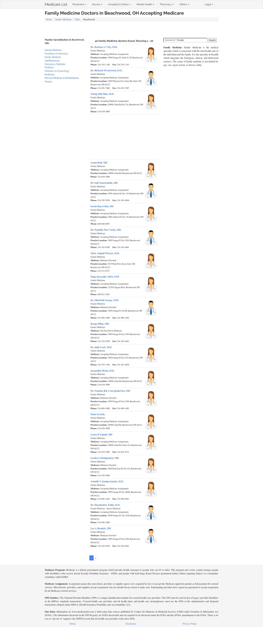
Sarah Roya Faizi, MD (102, 206)
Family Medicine (63, 19)
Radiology (50, 74)
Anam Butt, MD (99, 162)
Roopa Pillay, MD (100, 323)
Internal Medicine (53, 49)
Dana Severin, (98, 414)
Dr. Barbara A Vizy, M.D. (104, 47)
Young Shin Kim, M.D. (102, 94)
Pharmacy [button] (166, 4)
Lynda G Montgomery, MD (105, 458)
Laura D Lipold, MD (101, 434)
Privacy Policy (190, 623)
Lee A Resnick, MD (101, 528)
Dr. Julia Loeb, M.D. (101, 347)
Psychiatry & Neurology (56, 53)
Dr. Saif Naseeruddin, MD (104, 182)
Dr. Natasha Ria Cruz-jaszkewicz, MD (110, 390)
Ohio (77, 19)
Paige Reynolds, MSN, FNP (105, 276)
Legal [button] (208, 4)
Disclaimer (131, 623)
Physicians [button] (78, 4)
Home (49, 19)
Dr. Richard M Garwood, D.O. (106, 70)
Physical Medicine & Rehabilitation (62, 77)
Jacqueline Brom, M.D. (103, 370)
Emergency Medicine (55, 64)
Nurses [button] (96, 4)
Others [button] (183, 4)
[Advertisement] (131, 30)
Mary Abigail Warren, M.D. (105, 253)
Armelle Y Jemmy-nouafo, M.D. (107, 481)
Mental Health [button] (145, 4)
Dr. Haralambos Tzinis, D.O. (105, 505)
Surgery (48, 81)
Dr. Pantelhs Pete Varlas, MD (106, 229)
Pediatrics (49, 67)
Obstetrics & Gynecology (57, 70)
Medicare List (56, 3)
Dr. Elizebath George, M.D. (105, 300)
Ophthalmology (52, 60)
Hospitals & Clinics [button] (118, 4)
